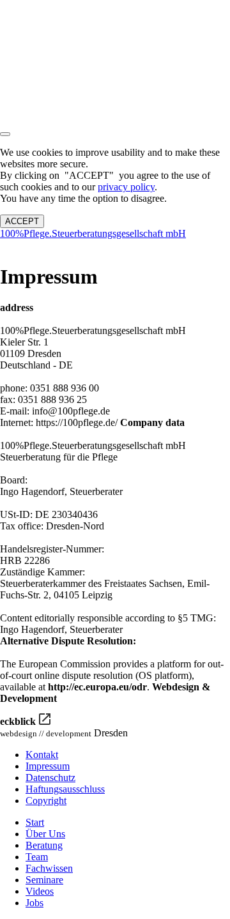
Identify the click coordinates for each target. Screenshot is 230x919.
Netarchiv (30, 246)
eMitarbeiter (79, 246)
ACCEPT (22, 221)
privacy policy (126, 186)
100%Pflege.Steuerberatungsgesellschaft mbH (93, 233)
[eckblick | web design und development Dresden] (44, 719)
